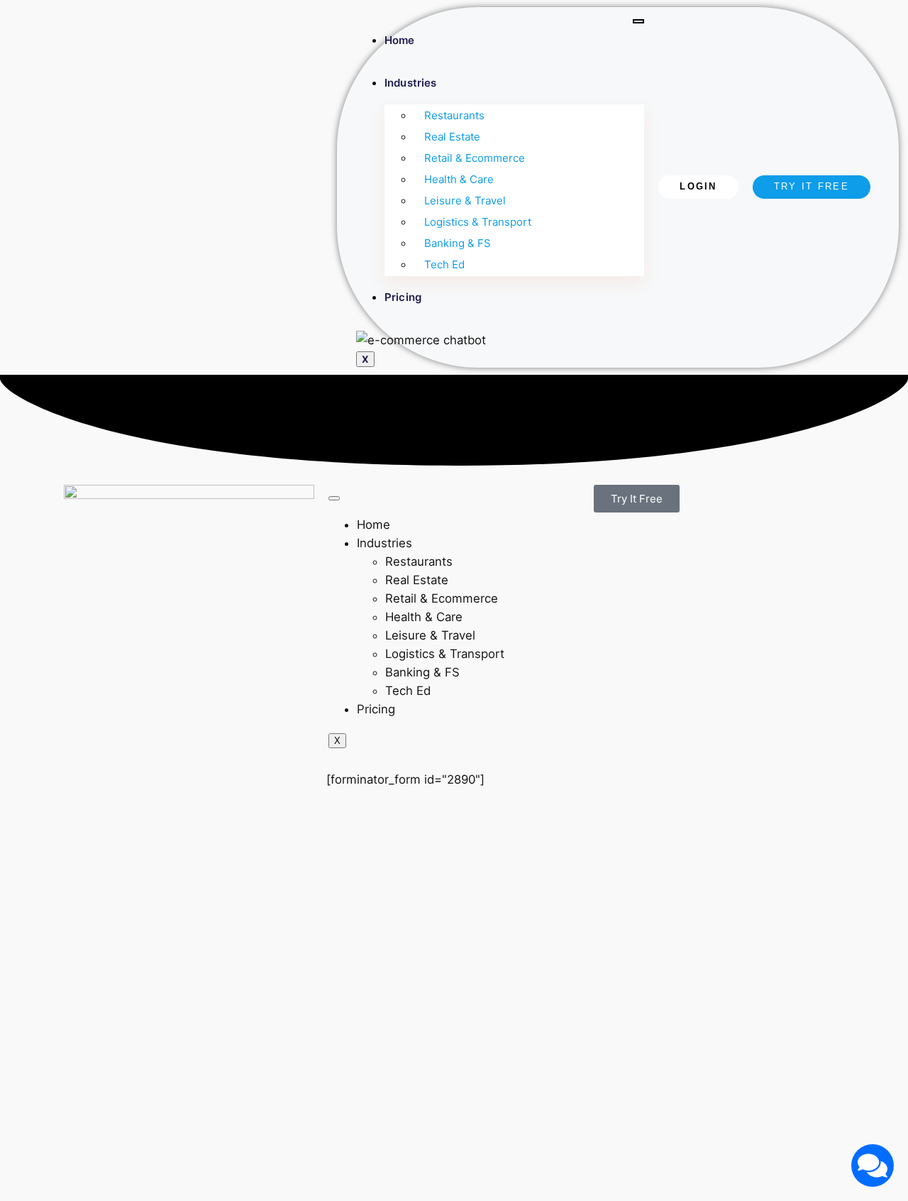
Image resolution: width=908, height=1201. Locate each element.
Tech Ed (444, 264)
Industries (410, 82)
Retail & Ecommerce (474, 158)
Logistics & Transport (477, 222)
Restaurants (454, 115)
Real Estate (452, 136)
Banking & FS (457, 243)
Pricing (402, 297)
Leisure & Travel (465, 200)
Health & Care (459, 179)
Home (399, 40)
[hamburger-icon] (638, 21)
